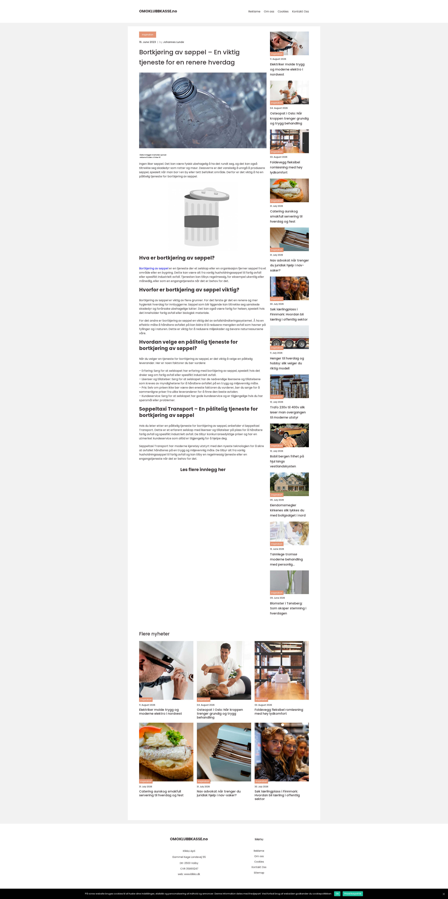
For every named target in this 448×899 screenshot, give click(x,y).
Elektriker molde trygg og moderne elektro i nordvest (287, 69)
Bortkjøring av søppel (153, 268)
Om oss (269, 11)
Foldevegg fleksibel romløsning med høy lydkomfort (286, 167)
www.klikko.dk (192, 874)
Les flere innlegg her (203, 469)
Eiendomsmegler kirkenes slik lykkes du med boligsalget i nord (288, 510)
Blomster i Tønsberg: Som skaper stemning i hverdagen (288, 608)
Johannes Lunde (173, 42)
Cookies (283, 11)
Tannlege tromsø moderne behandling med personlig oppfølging (286, 559)
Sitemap (259, 872)
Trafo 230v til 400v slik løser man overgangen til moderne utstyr (288, 412)
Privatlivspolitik (352, 893)
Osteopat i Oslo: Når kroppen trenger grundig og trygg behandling (289, 118)
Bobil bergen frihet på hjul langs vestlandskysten (287, 461)
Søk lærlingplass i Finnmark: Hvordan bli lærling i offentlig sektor (289, 314)
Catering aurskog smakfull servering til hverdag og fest (286, 216)
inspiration (147, 34)
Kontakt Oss (300, 11)
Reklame (254, 11)
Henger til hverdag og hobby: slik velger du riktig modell (287, 363)
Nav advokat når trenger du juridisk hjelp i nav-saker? (289, 265)
